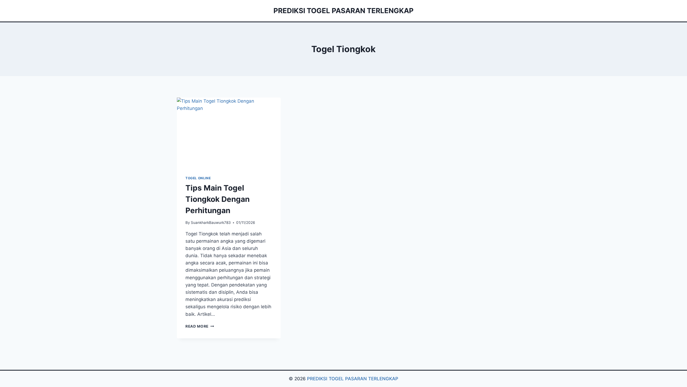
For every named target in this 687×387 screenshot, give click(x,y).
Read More (199, 326)
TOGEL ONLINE (198, 178)
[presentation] (229, 132)
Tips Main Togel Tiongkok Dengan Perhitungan (217, 199)
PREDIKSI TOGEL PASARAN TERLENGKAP (352, 378)
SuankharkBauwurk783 (211, 222)
